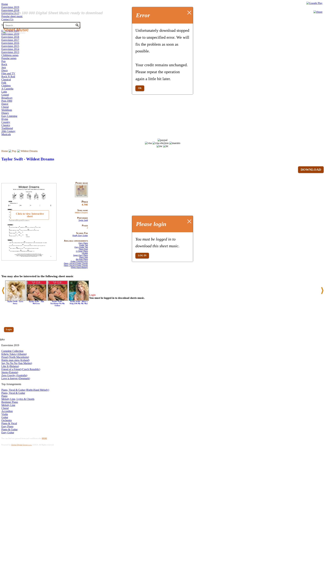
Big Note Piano (82, 259)
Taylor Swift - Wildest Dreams (27, 159)
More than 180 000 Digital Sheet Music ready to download (53, 13)
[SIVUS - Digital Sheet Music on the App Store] (317, 11)
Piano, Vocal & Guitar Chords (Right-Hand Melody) (76, 266)
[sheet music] (14, 32)
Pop (14, 151)
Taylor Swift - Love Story (15, 302)
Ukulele (85, 253)
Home (4, 151)
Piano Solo (83, 257)
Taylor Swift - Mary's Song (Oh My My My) (79, 302)
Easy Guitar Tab (81, 247)
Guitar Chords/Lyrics (79, 261)
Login (9, 329)
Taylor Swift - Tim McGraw (36, 302)
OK (140, 88)
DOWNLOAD (311, 169)
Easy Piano (83, 243)
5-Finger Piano (82, 251)
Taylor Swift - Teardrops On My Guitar (57, 303)
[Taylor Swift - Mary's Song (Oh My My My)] (79, 299)
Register (9, 339)
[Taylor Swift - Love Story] (15, 299)
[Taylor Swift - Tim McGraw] (36, 299)
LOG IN (142, 255)
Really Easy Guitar (80, 235)
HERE (44, 438)
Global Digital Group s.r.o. (21, 445)
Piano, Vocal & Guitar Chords (76, 263)
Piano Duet (83, 249)
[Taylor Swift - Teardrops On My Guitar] (58, 299)
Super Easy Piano (80, 255)
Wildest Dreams (29, 151)
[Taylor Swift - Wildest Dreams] (81, 197)
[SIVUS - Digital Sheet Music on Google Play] (314, 3)
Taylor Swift (83, 220)
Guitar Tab (83, 245)
